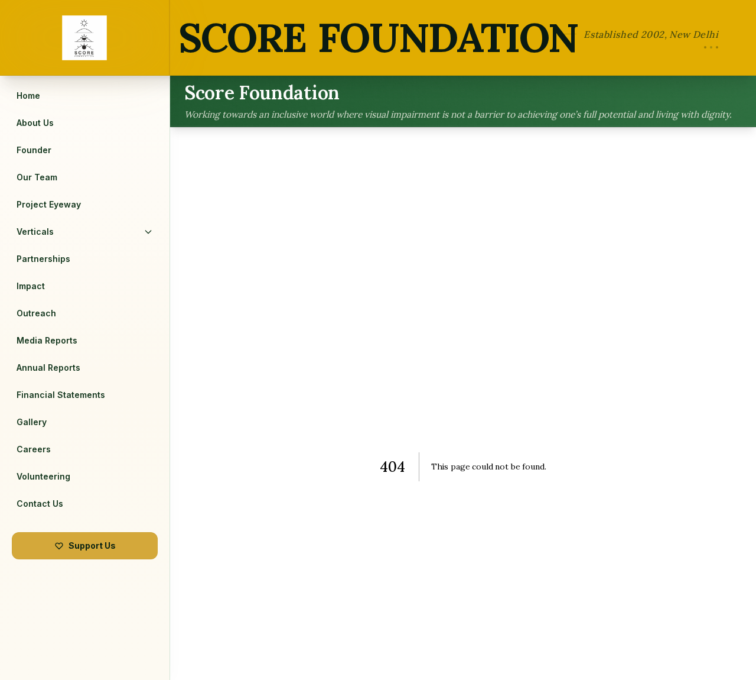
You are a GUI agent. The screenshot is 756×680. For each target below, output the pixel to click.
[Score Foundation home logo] (85, 37)
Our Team (37, 177)
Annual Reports (48, 367)
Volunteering (43, 476)
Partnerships (43, 259)
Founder (34, 150)
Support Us (92, 545)
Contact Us (40, 503)
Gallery (32, 422)
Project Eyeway (49, 204)
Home (28, 95)
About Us (35, 123)
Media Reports (47, 340)
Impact (31, 286)
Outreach (36, 313)
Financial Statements (61, 395)
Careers (34, 449)
